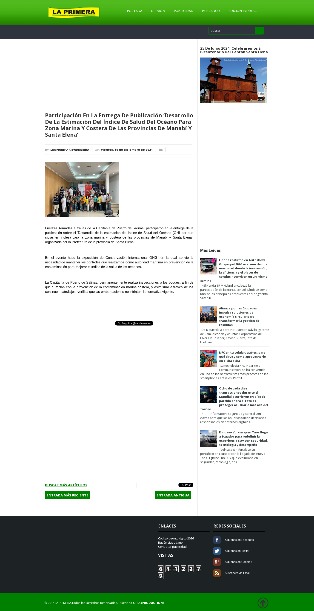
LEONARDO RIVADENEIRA (69, 149)
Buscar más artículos (66, 485)
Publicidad (183, 11)
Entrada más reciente (67, 495)
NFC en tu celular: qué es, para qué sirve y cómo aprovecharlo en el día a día (242, 356)
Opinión (158, 11)
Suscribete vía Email (217, 573)
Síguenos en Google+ (217, 562)
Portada (134, 11)
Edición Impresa (242, 11)
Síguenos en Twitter (217, 551)
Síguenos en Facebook (217, 540)
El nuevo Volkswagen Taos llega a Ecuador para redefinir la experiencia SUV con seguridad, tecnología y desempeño (243, 438)
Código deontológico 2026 (176, 538)
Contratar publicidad (172, 547)
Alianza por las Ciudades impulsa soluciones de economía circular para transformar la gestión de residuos (239, 316)
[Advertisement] (119, 75)
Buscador (211, 11)
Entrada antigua (173, 495)
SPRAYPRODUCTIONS (149, 603)
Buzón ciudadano (170, 542)
